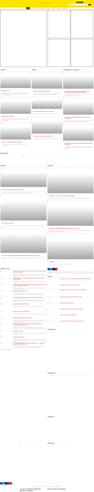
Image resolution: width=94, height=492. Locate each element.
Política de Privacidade (57, 486)
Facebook (50, 416)
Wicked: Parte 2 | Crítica (8, 116)
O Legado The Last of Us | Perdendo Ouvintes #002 (61, 195)
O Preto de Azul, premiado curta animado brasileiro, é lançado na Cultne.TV (20, 255)
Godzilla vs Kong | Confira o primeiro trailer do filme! (71, 296)
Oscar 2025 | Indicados (7, 223)
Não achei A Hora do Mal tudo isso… (20, 290)
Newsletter (50, 443)
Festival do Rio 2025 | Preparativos (42, 91)
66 (7, 349)
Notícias (48, 8)
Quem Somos (64, 8)
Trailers (53, 8)
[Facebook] (77, 2)
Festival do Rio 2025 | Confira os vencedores (13, 189)
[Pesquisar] (89, 4)
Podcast (58, 8)
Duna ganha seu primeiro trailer (66, 302)
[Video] (11, 483)
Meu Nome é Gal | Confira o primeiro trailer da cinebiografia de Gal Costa (75, 278)
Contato (50, 486)
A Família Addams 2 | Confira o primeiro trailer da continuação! (73, 289)
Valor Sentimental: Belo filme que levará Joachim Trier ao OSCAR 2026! (28, 297)
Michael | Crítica (6, 90)
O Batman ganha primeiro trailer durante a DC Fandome (71, 308)
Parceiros (45, 486)
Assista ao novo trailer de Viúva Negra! (68, 314)
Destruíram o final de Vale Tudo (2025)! (21, 303)
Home (28, 8)
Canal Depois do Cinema (71, 70)
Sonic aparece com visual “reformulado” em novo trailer (72, 321)
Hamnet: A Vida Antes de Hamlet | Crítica (12, 142)
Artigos (43, 8)
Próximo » (10, 349)
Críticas (32, 8)
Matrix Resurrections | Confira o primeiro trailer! (70, 284)
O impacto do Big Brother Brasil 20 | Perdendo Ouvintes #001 (64, 228)
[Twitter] (79, 2)
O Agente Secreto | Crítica (18, 337)
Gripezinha (51, 261)
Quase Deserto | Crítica (18, 330)
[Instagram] (80, 2)
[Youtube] (82, 2)
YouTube (37, 8)
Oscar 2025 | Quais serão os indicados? (43, 136)
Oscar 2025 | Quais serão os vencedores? (43, 111)
